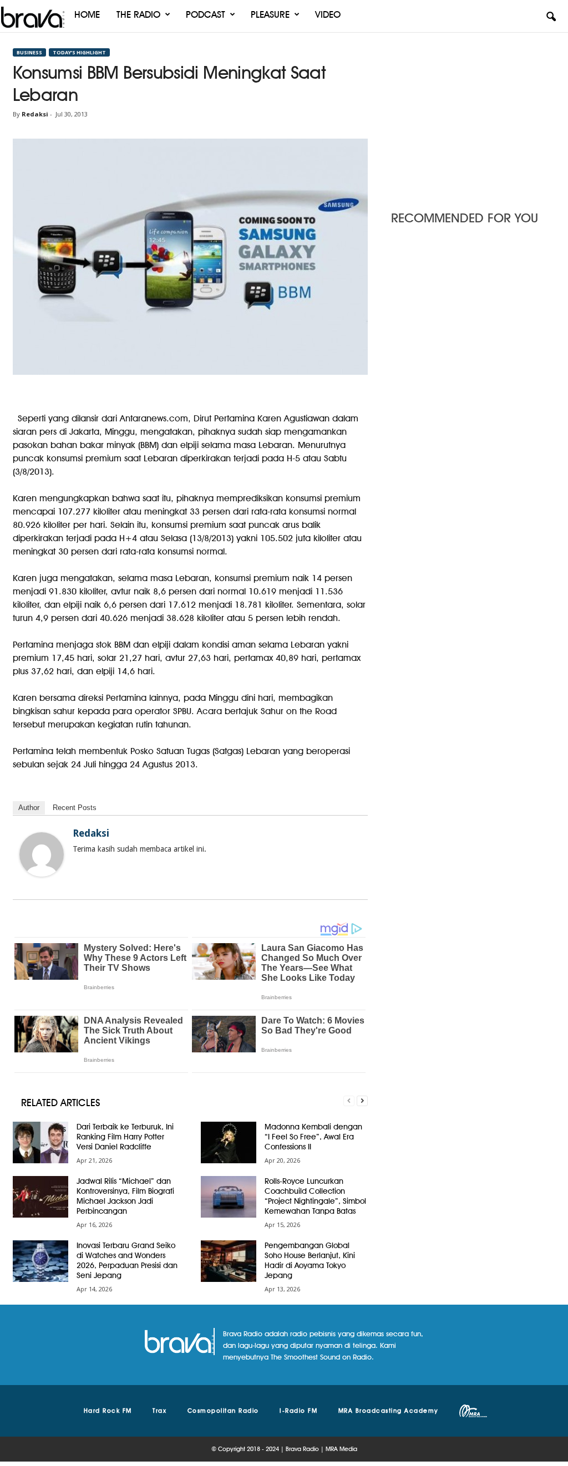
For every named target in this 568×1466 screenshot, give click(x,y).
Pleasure (270, 14)
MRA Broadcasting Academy (388, 1410)
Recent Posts (75, 807)
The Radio (138, 14)
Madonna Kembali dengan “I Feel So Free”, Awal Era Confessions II (313, 1136)
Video (328, 14)
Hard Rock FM (108, 1410)
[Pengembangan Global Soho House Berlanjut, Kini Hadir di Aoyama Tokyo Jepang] (228, 1261)
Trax (159, 1410)
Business (29, 52)
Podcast (205, 14)
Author (28, 807)
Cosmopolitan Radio (223, 1410)
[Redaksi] (41, 854)
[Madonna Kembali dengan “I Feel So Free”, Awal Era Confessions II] (228, 1142)
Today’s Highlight (79, 52)
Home (87, 14)
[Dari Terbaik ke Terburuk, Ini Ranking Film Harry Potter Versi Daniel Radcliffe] (40, 1142)
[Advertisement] (473, 118)
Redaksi (35, 114)
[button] (551, 17)
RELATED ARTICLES (60, 1102)
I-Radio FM (298, 1410)
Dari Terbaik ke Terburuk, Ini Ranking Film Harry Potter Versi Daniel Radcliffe (125, 1136)
